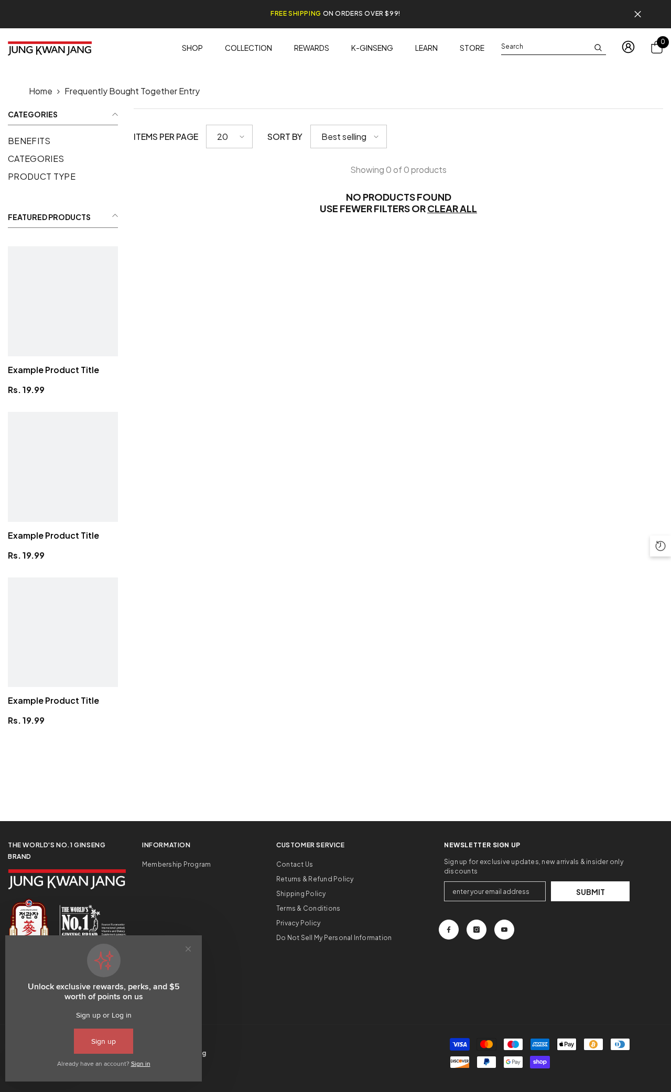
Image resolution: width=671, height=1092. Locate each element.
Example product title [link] (53, 369)
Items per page (166, 136)
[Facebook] (449, 930)
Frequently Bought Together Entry (132, 90)
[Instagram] (476, 930)
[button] (229, 136)
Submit (590, 892)
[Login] (628, 46)
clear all (452, 208)
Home (40, 90)
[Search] (553, 47)
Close (637, 14)
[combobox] (545, 46)
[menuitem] (63, 141)
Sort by (284, 136)
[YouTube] (504, 930)
